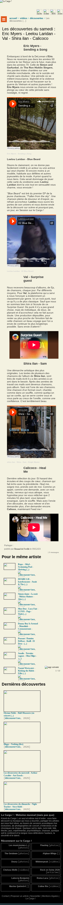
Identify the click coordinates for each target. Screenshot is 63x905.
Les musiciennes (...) (19, 846)
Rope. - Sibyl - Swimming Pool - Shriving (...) (25, 567)
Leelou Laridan (13, 271)
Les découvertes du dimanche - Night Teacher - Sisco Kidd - (20, 805)
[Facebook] (16, 546)
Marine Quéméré (19, 886)
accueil (13, 18)
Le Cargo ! (31, 898)
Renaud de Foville (21, 549)
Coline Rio (49, 886)
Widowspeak (48, 861)
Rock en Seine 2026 (50, 871)
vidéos (23, 18)
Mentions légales (50, 896)
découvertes (36, 18)
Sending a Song (24, 154)
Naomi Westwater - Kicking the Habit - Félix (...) (26, 671)
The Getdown (17, 853)
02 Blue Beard (27, 271)
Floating (50, 845)
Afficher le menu (4, 19)
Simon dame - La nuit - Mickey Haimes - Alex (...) (28, 596)
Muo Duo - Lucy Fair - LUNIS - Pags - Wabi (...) (28, 611)
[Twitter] (23, 546)
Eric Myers (11, 154)
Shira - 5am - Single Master (28, 462)
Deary (20, 861)
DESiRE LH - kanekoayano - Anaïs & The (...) (27, 582)
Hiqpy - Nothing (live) (13, 744)
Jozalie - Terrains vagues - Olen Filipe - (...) (27, 656)
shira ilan (11, 462)
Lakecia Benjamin (20, 879)
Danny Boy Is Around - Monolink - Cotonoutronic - (28, 626)
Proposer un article (20, 896)
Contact (5, 896)
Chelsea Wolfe (16, 870)
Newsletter (35, 896)
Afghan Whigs (51, 853)
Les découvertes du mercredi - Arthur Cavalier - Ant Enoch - (20, 774)
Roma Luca (48, 878)
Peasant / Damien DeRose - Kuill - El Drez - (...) (26, 641)
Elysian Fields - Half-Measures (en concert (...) (19, 714)
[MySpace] (20, 546)
